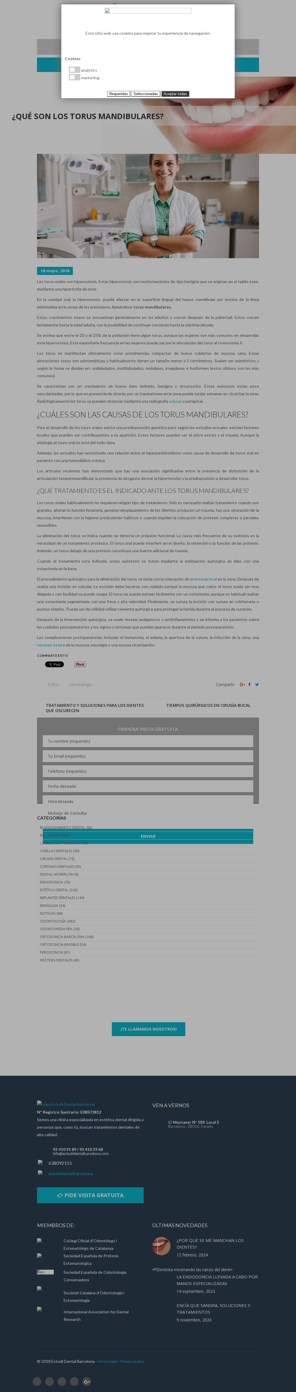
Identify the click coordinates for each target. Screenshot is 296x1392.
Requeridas (118, 94)
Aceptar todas (175, 94)
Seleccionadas (146, 94)
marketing (89, 77)
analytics (88, 70)
